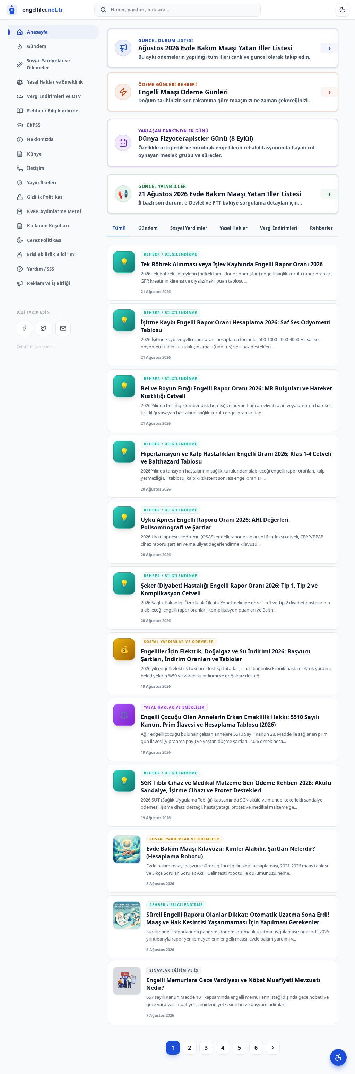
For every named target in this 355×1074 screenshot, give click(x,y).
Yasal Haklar (234, 228)
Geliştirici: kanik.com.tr (36, 346)
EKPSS (33, 125)
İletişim (35, 168)
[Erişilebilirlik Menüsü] (338, 1057)
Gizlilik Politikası (45, 197)
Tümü (119, 228)
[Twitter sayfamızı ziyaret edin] (43, 328)
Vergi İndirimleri (278, 228)
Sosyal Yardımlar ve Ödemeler (48, 64)
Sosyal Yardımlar (188, 228)
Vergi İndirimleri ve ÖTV (54, 96)
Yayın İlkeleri (42, 183)
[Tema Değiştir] (342, 10)
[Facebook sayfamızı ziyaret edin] (24, 328)
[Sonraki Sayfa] (273, 1048)
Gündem (36, 46)
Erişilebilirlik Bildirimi (51, 254)
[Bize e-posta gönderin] (63, 328)
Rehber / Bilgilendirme (52, 110)
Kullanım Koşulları (48, 226)
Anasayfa (37, 32)
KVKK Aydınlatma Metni (54, 211)
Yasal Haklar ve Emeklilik (55, 82)
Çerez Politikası (44, 240)
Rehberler (321, 228)
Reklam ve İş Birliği (48, 283)
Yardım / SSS (40, 269)
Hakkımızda (40, 139)
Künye (34, 154)
